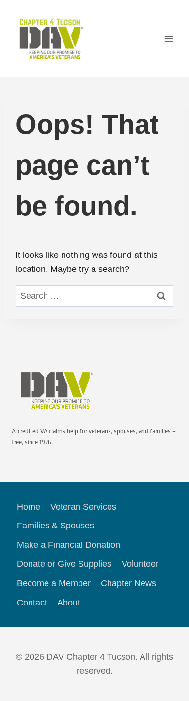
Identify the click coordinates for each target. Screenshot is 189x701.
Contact (32, 602)
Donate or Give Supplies (64, 564)
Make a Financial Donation (68, 545)
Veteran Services (83, 506)
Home (28, 506)
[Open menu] (168, 38)
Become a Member (54, 583)
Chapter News (128, 583)
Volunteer (140, 564)
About (68, 602)
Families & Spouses (55, 525)
